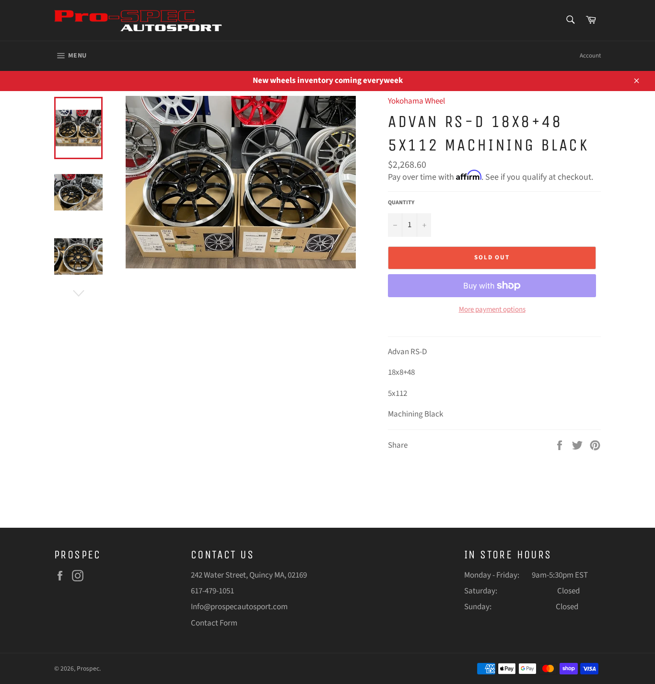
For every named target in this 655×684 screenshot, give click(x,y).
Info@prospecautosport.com (239, 607)
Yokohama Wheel (416, 101)
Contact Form (214, 623)
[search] (570, 20)
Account (590, 55)
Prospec (88, 668)
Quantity (401, 203)
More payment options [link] (492, 309)
